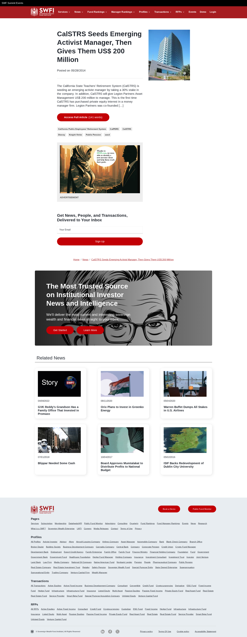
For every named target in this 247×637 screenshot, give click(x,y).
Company (135, 547)
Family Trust (124, 552)
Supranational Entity (40, 572)
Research (202, 523)
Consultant (123, 585)
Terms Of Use (164, 631)
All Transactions (38, 585)
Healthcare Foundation (79, 557)
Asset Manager (128, 542)
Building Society (53, 547)
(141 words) (83, 117)
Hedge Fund (44, 591)
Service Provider (57, 596)
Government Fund (58, 557)
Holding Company (123, 557)
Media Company (61, 562)
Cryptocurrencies (111, 609)
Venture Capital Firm (80, 572)
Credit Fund (148, 585)
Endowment (56, 552)
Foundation (183, 552)
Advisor (63, 542)
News (77, 12)
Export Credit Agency (73, 552)
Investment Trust (176, 557)
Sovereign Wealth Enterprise (61, 528)
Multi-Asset (117, 591)
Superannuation (187, 567)
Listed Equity (104, 591)
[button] (64, 12)
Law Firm (47, 562)
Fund (192, 552)
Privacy (138, 528)
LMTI (79, 528)
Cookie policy (183, 631)
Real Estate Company (41, 567)
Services (63, 12)
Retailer (86, 567)
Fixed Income (205, 585)
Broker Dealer (37, 547)
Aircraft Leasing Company (88, 542)
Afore (71, 542)
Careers (87, 528)
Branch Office (196, 542)
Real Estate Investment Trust (66, 567)
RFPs (179, 12)
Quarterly (134, 523)
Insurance (138, 557)
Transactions (161, 12)
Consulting (123, 523)
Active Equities (54, 585)
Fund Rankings (95, 12)
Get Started (63, 331)
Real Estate (208, 591)
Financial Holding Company (162, 552)
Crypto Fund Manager (185, 547)
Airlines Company (110, 542)
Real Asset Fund (193, 591)
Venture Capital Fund (148, 596)
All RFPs (35, 609)
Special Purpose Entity (142, 567)
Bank (161, 542)
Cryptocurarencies (164, 585)
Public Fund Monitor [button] (202, 509)
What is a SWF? (38, 528)
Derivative (179, 585)
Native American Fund (104, 562)
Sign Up (99, 241)
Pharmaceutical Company (165, 562)
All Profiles (36, 542)
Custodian (126, 609)
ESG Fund (191, 585)
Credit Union (167, 547)
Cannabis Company (105, 547)
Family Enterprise (94, 552)
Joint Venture (202, 557)
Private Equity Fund (174, 591)
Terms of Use (126, 528)
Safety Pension (99, 567)
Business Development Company (78, 547)
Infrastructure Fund (75, 591)
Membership (60, 523)
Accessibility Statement (205, 631)
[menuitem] (36, 524)
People (147, 562)
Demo (203, 12)
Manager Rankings (121, 12)
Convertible (135, 585)
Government (203, 552)
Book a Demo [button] (169, 509)
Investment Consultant (156, 557)
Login (213, 12)
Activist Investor (50, 542)
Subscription (46, 523)
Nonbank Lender (124, 562)
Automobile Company (147, 542)
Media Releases (101, 528)
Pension (138, 562)
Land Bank (36, 562)
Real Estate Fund (39, 596)
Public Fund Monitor (93, 523)
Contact (114, 528)
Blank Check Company (176, 542)
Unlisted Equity (129, 596)
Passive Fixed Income (152, 591)
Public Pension (186, 562)
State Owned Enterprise (166, 567)
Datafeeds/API (75, 523)
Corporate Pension (150, 547)
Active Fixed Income (73, 585)
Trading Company (60, 572)
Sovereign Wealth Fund (119, 567)
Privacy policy (146, 631)
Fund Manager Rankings (168, 523)
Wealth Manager (99, 572)
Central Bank (122, 547)
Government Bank (39, 557)
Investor (190, 557)
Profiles (143, 12)
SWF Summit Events (12, 3)
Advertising (110, 523)
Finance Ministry (140, 552)
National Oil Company (81, 562)
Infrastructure (58, 591)
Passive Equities (132, 591)
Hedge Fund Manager (103, 557)
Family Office (110, 552)
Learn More (94, 331)
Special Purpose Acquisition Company (102, 596)
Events (192, 12)
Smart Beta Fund (74, 596)
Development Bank (39, 552)
